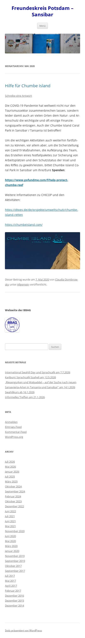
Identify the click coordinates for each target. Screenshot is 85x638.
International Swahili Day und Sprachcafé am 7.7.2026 (37, 372)
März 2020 (11, 546)
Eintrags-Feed (13, 427)
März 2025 (11, 481)
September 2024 (15, 491)
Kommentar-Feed (16, 432)
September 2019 (15, 561)
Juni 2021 (10, 521)
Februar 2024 (13, 496)
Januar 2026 (12, 471)
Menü (42, 25)
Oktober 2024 (13, 486)
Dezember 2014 (14, 605)
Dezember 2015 (14, 600)
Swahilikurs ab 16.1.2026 (19, 392)
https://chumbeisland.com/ (23, 225)
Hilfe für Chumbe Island (27, 85)
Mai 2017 (10, 581)
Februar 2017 (13, 591)
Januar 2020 (12, 551)
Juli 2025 (10, 476)
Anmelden (11, 422)
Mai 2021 (10, 526)
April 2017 (11, 586)
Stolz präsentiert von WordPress (23, 630)
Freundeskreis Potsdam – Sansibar (42, 11)
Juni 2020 (10, 536)
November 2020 (15, 531)
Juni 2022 (10, 511)
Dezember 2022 (14, 506)
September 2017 (15, 571)
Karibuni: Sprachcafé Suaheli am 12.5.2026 (30, 377)
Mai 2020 (10, 541)
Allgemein (23, 284)
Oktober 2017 (13, 566)
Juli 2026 (10, 462)
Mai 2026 (10, 466)
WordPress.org (14, 437)
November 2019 (15, 556)
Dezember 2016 (14, 595)
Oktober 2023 (13, 501)
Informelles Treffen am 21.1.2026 (25, 397)
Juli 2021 (10, 516)
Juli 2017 (10, 576)
